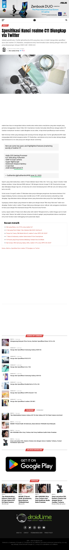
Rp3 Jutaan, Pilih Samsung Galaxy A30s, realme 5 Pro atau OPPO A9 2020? (28, 243)
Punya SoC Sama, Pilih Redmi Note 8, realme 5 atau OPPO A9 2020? (26, 233)
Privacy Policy (48, 533)
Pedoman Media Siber (36, 533)
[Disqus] (34, 277)
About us (19, 533)
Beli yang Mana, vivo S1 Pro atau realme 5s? (19, 227)
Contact (26, 533)
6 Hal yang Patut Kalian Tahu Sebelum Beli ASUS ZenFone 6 (24, 230)
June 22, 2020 (36, 175)
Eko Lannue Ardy (14, 51)
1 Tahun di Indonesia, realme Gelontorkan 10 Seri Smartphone (24, 236)
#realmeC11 (18, 168)
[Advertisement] (34, 109)
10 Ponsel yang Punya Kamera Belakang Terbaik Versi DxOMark (25, 240)
